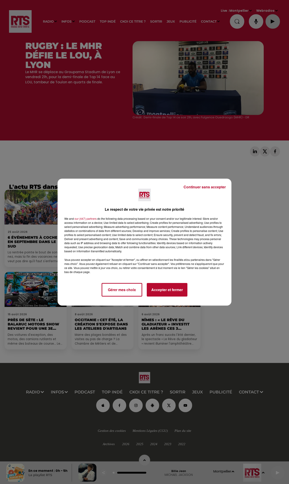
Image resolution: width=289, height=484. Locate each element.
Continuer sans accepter (205, 186)
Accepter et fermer (167, 289)
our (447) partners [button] (86, 218)
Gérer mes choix (122, 289)
